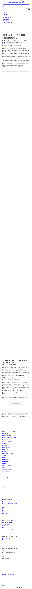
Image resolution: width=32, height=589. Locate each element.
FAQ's (3, 527)
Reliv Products (5, 501)
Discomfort (5, 449)
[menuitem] (16, 1)
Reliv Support (5, 539)
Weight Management (7, 487)
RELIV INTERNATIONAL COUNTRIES (10, 503)
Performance (5, 475)
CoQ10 (4, 443)
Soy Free (4, 479)
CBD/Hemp (5, 439)
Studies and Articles (6, 525)
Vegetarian (5, 485)
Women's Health (6, 489)
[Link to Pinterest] (24, 587)
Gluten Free (5, 455)
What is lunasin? (6, 42)
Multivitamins (5, 471)
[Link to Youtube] (26, 587)
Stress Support (6, 481)
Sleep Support (5, 477)
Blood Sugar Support (7, 435)
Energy (4, 451)
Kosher (4, 467)
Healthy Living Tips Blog (7, 529)
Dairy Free (5, 445)
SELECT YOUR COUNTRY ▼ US (15, 2)
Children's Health (6, 441)
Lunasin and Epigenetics (7, 522)
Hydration (4, 463)
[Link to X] (17, 587)
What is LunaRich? (6, 524)
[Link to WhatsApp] (22, 587)
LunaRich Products (7, 469)
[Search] (25, 9)
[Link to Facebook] (15, 587)
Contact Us (22, 58)
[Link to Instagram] (19, 587)
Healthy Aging (5, 459)
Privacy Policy (11, 574)
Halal (3, 457)
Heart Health (5, 461)
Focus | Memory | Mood (8, 453)
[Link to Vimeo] (28, 587)
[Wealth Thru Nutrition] (13, 9)
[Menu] (29, 9)
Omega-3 (4, 473)
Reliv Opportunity (6, 538)
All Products (5, 433)
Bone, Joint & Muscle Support (9, 437)
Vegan (3, 483)
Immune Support (6, 465)
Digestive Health (6, 447)
